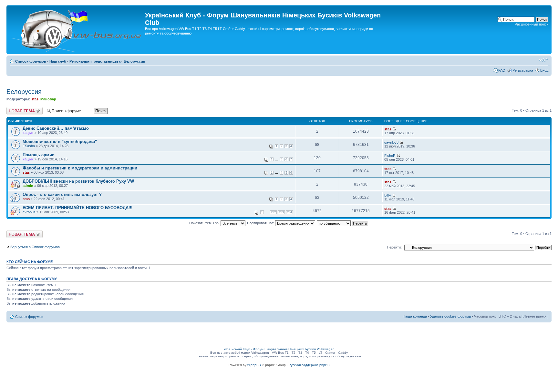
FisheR (390, 156)
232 (273, 212)
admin (28, 186)
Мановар (48, 99)
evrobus (29, 212)
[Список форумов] (76, 30)
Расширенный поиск (531, 24)
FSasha (29, 146)
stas (34, 99)
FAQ (501, 70)
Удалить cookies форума (450, 316)
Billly (387, 195)
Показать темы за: (205, 223)
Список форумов (30, 61)
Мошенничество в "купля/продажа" (60, 141)
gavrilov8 (391, 142)
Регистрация (522, 70)
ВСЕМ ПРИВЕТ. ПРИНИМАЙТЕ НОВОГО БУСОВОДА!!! (77, 207)
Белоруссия (134, 61)
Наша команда (415, 316)
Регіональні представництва (94, 61)
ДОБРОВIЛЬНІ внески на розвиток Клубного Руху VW (78, 181)
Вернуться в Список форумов (35, 247)
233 (281, 212)
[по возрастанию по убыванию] (343, 223)
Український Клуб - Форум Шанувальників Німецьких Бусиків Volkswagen (279, 349)
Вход (544, 70)
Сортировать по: (261, 223)
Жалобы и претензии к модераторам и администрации (80, 168)
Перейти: (394, 247)
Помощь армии (39, 154)
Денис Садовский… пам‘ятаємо (56, 128)
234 (289, 212)
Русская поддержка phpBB (309, 365)
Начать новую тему (22, 109)
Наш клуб (57, 61)
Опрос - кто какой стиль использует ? (62, 194)
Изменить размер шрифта (543, 60)
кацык (28, 133)
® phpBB (254, 365)
